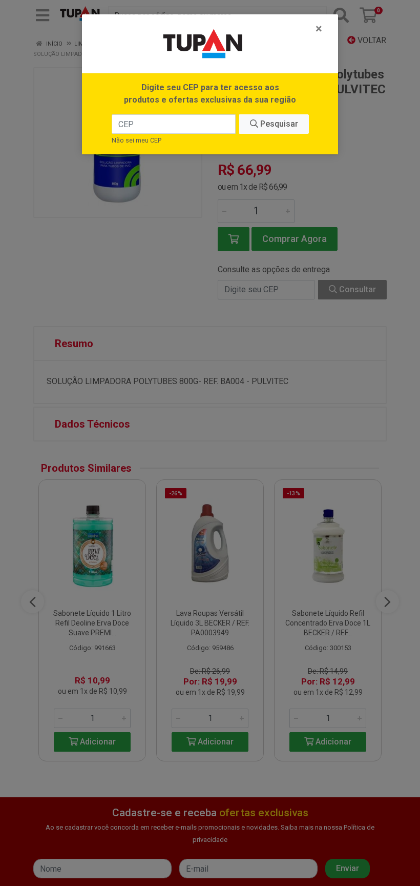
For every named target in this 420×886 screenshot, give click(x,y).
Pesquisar (278, 124)
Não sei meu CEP (136, 140)
